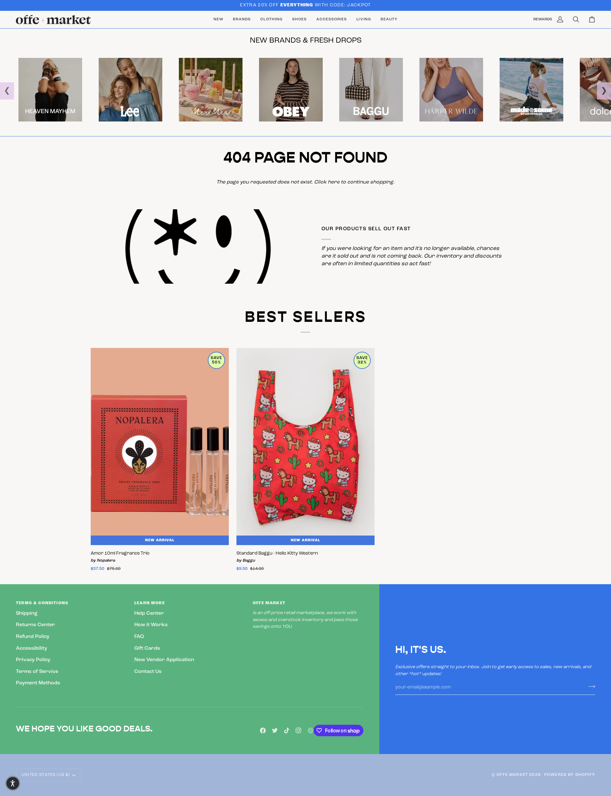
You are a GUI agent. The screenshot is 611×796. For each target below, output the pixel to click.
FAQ (139, 636)
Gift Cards (147, 648)
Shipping (27, 613)
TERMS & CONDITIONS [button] (42, 603)
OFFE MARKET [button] (269, 603)
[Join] (590, 687)
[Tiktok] (286, 730)
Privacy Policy (33, 659)
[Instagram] (298, 730)
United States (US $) (45, 775)
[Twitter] (275, 730)
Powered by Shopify (569, 775)
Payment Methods (38, 683)
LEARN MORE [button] (149, 603)
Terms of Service (37, 671)
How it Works (151, 624)
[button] (242, 19)
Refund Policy (32, 636)
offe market (512, 775)
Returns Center (35, 624)
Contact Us (148, 671)
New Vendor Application (164, 659)
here (334, 182)
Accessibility (31, 648)
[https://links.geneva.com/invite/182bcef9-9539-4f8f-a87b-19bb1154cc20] (310, 730)
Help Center (149, 613)
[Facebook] (263, 730)
